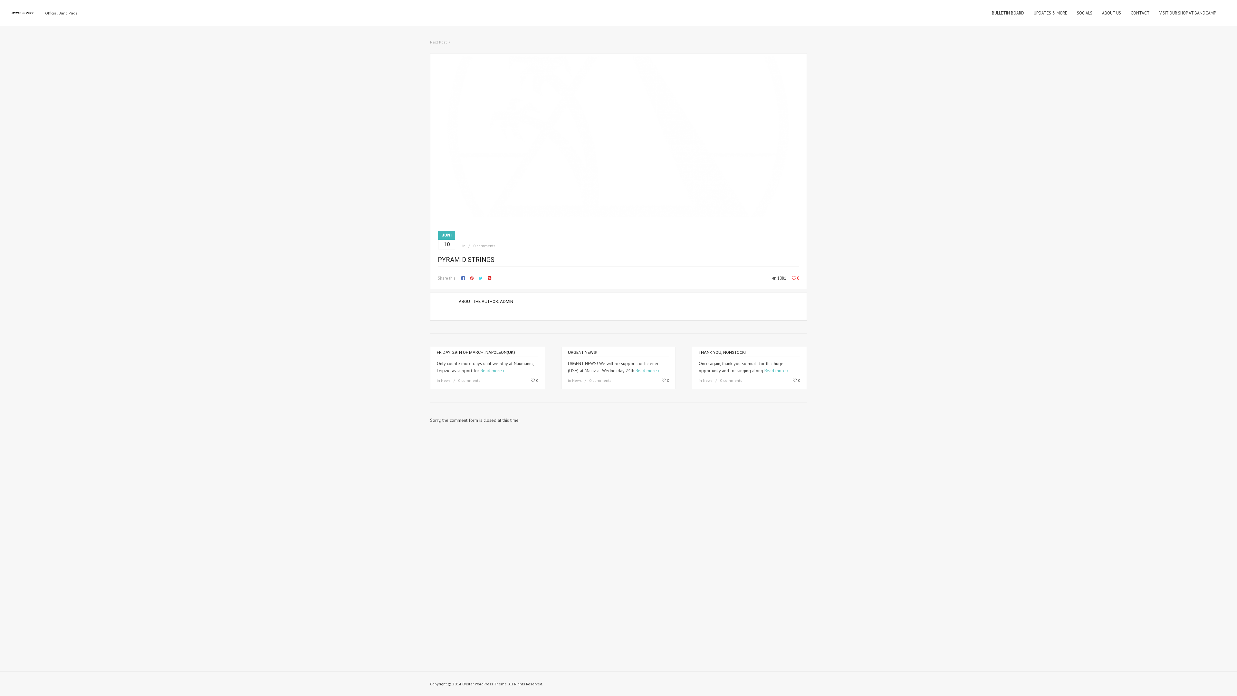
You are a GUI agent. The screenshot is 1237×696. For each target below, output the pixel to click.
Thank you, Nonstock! (722, 352)
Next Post (438, 42)
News (446, 380)
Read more (491, 370)
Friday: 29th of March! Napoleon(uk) (476, 352)
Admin (506, 301)
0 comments (484, 245)
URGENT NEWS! (582, 352)
